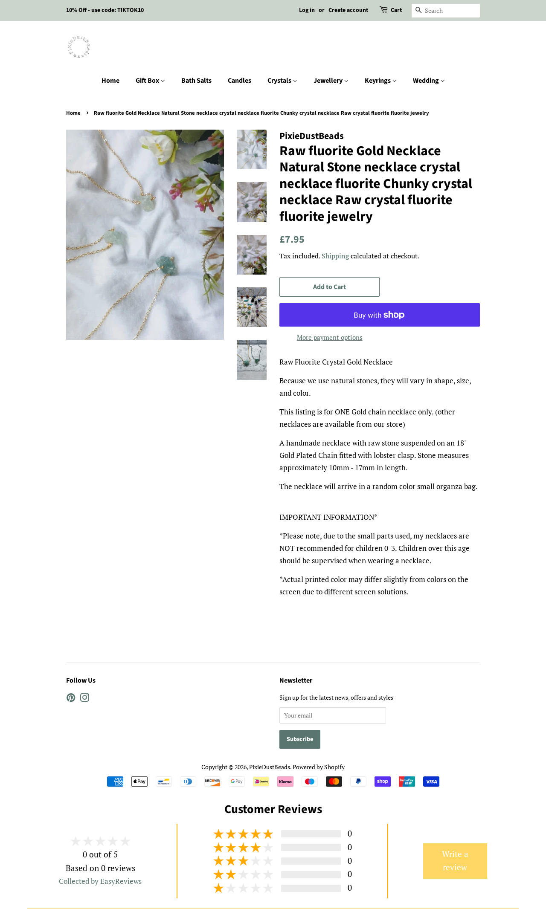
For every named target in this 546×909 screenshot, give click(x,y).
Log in (307, 10)
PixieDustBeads (269, 767)
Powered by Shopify (319, 767)
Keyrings (378, 80)
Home (110, 80)
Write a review (455, 861)
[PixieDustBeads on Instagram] (84, 699)
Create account (348, 10)
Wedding (426, 80)
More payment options (330, 337)
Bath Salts (196, 80)
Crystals (280, 80)
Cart (396, 10)
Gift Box (148, 80)
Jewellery (329, 80)
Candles (239, 80)
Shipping (335, 256)
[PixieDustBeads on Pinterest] (71, 699)
